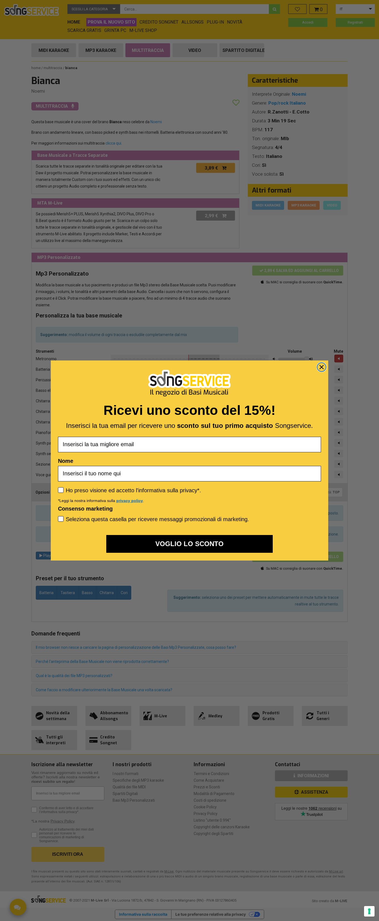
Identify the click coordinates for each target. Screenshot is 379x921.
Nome (65, 461)
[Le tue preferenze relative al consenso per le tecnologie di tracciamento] (369, 911)
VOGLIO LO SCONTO (189, 543)
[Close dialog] (321, 367)
